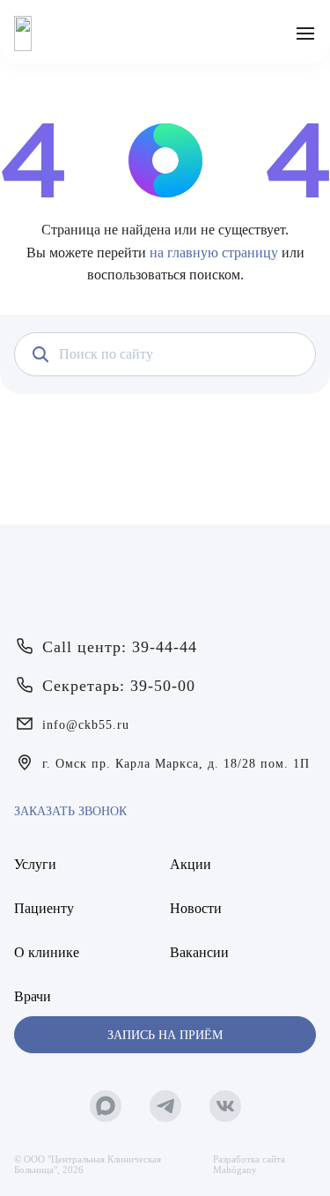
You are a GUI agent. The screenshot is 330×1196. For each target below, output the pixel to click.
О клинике (46, 952)
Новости (196, 908)
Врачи (32, 996)
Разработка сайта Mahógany (249, 1164)
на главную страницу (214, 252)
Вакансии (199, 952)
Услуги (35, 864)
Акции (190, 864)
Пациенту (44, 908)
